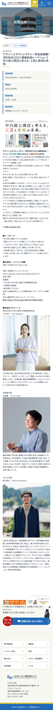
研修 (30, 651)
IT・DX (30, 666)
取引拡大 (7, 658)
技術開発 (7, 666)
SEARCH (42, 5)
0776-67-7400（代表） (20, 694)
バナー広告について (43, 599)
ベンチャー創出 (9, 651)
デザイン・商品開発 (35, 658)
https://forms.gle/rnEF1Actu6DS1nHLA (25, 300)
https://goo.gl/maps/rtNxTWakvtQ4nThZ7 (21, 273)
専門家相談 (8, 644)
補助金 (31, 644)
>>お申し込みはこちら (12, 227)
